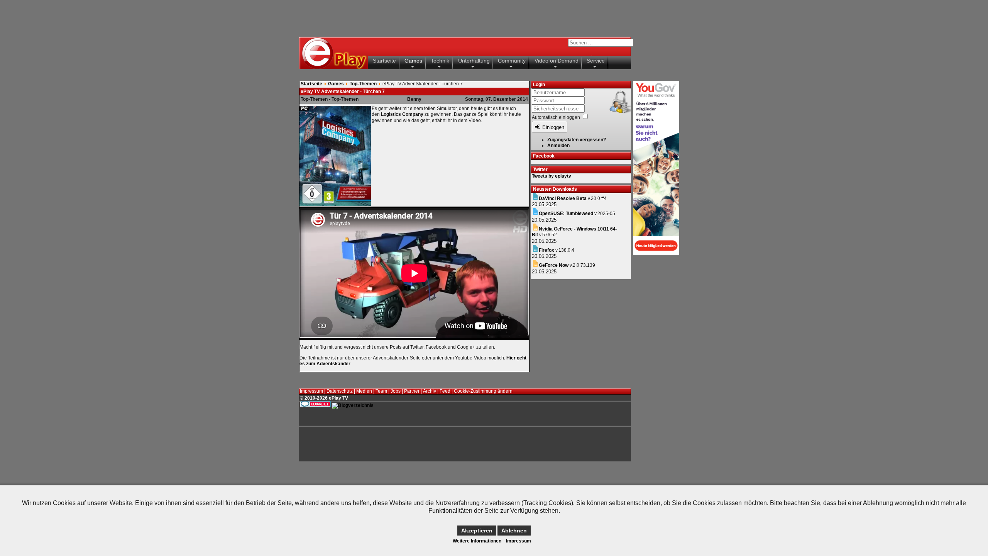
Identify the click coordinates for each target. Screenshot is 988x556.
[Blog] (353, 405)
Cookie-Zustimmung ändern (483, 391)
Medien (364, 391)
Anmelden (558, 145)
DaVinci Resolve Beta (563, 198)
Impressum (311, 391)
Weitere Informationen (477, 541)
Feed (445, 391)
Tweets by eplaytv (551, 176)
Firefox (546, 250)
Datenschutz (340, 391)
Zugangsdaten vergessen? (576, 139)
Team (381, 391)
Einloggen (553, 127)
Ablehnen (514, 530)
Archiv (429, 391)
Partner (412, 391)
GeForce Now (553, 265)
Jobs (396, 391)
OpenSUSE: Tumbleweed (566, 213)
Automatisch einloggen (556, 117)
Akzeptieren (476, 530)
